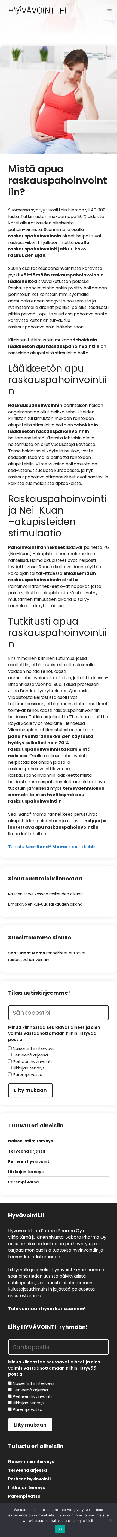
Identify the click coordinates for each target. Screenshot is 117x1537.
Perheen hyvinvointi (29, 1161)
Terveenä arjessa (26, 1151)
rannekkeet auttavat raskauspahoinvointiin (47, 956)
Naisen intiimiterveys (30, 1141)
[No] (110, 1520)
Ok (59, 1529)
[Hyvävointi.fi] (37, 11)
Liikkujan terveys (26, 1171)
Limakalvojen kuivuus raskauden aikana (45, 904)
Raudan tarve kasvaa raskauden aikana (45, 894)
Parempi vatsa (23, 1182)
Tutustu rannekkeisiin (52, 847)
